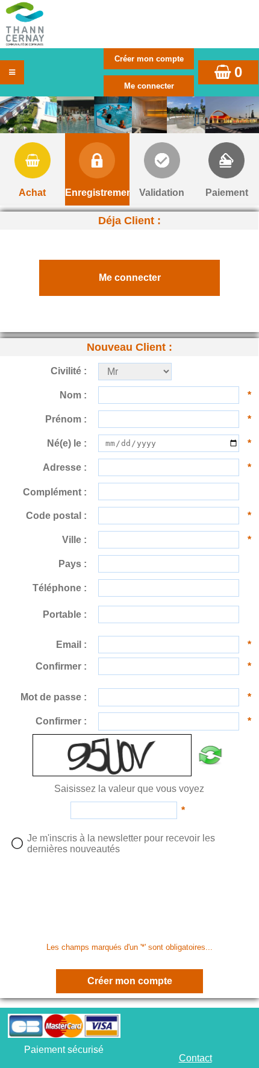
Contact (195, 1058)
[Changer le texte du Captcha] (210, 755)
